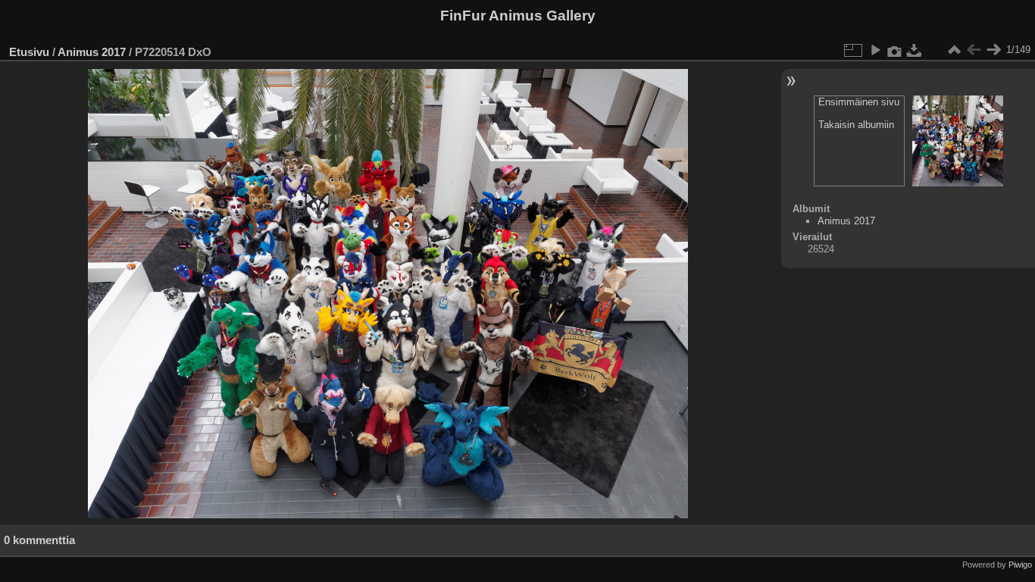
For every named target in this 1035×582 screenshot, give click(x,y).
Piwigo (1020, 564)
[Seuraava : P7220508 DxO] (993, 50)
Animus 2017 (92, 51)
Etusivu (29, 51)
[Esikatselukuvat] (954, 50)
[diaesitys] (875, 50)
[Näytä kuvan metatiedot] (895, 50)
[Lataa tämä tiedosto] (914, 50)
